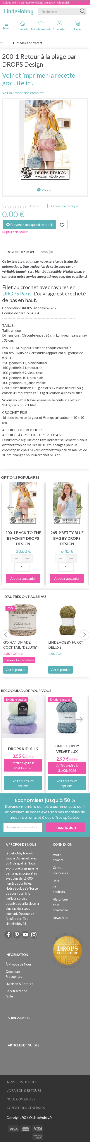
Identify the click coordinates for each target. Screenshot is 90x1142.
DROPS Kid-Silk (23, 748)
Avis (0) (47, 252)
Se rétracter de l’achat (16, 993)
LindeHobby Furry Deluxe (65, 644)
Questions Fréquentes (14, 974)
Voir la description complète (23, 93)
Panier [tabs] (78, 29)
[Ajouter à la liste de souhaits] (62, 225)
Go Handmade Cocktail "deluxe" (20, 644)
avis (34, 206)
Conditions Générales (26, 1108)
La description (20, 252)
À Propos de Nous (18, 964)
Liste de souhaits (41, 29)
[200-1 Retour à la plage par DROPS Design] (45, 140)
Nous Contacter (21, 1099)
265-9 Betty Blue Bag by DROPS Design (67, 538)
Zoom (46, 190)
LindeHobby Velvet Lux (67, 749)
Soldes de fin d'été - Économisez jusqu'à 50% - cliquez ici (36, 2)
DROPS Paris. (17, 293)
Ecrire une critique (64, 206)
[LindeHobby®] (18, 11)
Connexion (59, 29)
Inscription (65, 827)
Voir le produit (15, 670)
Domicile (22, 29)
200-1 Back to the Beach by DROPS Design (23, 538)
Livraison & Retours (19, 984)
